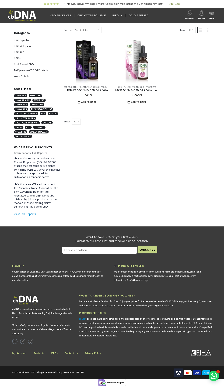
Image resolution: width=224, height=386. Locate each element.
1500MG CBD (37, 104)
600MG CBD (39, 100)
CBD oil (53, 113)
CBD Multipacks (22, 46)
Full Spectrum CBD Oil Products (95, 87)
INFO (115, 15)
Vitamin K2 (20, 132)
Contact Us (71, 353)
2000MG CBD (21, 109)
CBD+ (75, 87)
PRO (28, 127)
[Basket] (211, 13)
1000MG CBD (21, 104)
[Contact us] (189, 13)
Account (201, 18)
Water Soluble (21, 76)
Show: (182, 30)
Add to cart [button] (88, 102)
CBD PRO (68, 87)
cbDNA (82, 319)
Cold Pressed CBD (24, 64)
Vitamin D (39, 127)
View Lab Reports (25, 214)
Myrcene (47, 123)
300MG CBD (20, 95)
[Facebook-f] (15, 341)
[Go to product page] (87, 59)
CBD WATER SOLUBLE (92, 15)
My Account (19, 353)
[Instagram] (22, 341)
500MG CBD (35, 95)
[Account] (201, 13)
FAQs (54, 353)
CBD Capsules (21, 40)
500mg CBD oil (22, 100)
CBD (43, 113)
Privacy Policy (93, 353)
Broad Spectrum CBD (26, 113)
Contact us (189, 18)
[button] (200, 30)
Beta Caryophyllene (41, 109)
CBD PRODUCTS (60, 15)
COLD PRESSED (139, 15)
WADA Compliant (38, 132)
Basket (212, 18)
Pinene (18, 127)
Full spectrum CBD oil (26, 123)
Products (39, 353)
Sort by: (68, 30)
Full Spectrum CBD (25, 118)
